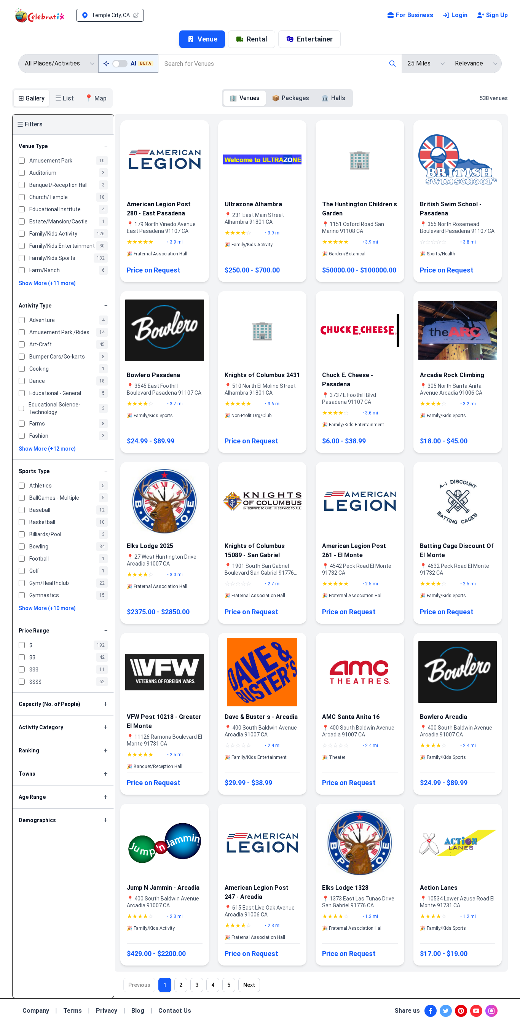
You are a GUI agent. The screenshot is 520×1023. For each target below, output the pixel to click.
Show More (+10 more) (47, 608)
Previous (139, 985)
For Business (414, 15)
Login (459, 15)
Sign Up (497, 15)
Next (249, 985)
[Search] (392, 63)
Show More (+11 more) (47, 283)
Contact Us (174, 1010)
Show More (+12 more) (47, 449)
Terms (72, 1010)
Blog (137, 1010)
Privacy (106, 1010)
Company (35, 1010)
